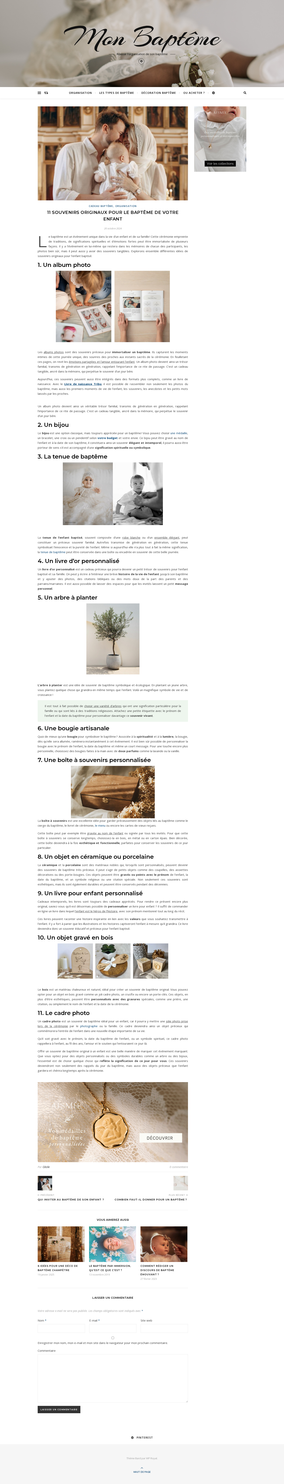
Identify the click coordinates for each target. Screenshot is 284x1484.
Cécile (46, 1167)
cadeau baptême (101, 206)
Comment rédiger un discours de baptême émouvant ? (157, 1270)
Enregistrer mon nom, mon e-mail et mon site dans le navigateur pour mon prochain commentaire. (103, 1343)
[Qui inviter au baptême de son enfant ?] (45, 1183)
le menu (100, 825)
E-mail (94, 1320)
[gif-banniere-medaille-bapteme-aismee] (113, 1122)
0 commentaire (179, 1167)
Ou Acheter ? (194, 93)
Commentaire (47, 1350)
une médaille (178, 433)
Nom (42, 1320)
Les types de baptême (116, 93)
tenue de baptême (53, 552)
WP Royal (151, 1458)
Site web (146, 1320)
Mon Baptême (142, 37)
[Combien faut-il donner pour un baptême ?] (180, 1183)
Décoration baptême (158, 93)
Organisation (80, 93)
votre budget (108, 438)
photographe (89, 1026)
